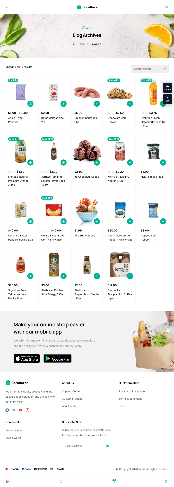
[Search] (167, 6)
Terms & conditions (130, 398)
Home (81, 44)
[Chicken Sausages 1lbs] (87, 92)
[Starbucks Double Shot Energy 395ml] (54, 265)
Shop (122, 406)
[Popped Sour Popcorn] (153, 210)
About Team (69, 406)
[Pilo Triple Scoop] (87, 210)
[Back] (7, 6)
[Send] (108, 446)
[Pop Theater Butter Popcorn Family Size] (120, 210)
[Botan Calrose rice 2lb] (54, 92)
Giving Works (13, 437)
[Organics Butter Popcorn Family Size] (20, 210)
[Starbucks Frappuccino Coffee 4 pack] (120, 265)
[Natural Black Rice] (153, 151)
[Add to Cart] (63, 104)
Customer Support (73, 398)
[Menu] (7, 481)
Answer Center (14, 430)
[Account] (167, 481)
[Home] (60, 481)
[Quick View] (30, 104)
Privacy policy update (132, 391)
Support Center (71, 391)
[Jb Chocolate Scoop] (87, 151)
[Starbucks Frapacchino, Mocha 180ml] (87, 265)
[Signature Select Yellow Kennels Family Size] (20, 265)
